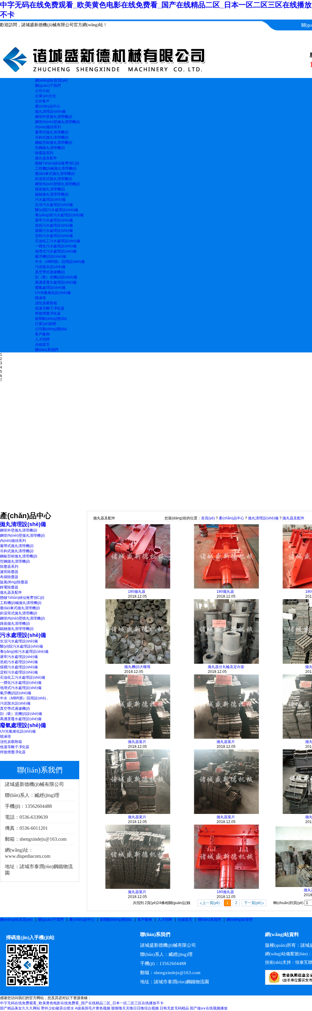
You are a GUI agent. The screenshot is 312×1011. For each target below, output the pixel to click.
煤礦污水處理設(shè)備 (54, 230)
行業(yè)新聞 (45, 324)
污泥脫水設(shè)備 (50, 267)
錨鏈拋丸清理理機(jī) (52, 194)
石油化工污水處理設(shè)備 (57, 241)
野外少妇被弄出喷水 (57, 1008)
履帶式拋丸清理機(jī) (52, 132)
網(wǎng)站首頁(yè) (16, 919)
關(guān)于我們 (51, 919)
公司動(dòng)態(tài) (51, 329)
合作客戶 (42, 101)
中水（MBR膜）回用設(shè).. (24, 698)
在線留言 (185, 919)
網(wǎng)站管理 (239, 919)
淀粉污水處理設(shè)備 (54, 236)
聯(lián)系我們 (209, 919)
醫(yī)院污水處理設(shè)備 (56, 210)
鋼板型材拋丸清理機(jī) (53, 142)
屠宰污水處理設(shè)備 (54, 220)
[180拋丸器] (137, 587)
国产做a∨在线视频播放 (209, 1008)
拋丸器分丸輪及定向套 (226, 667)
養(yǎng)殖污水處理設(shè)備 (59, 215)
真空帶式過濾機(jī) (50, 272)
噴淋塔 (40, 298)
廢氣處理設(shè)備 (50, 287)
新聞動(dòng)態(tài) (116, 919)
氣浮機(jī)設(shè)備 (50, 256)
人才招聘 (165, 919)
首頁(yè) (208, 518)
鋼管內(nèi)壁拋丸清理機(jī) (57, 122)
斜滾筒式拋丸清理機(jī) (53, 179)
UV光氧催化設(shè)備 (53, 293)
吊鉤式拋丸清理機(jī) (52, 137)
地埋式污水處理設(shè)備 (55, 251)
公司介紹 (42, 91)
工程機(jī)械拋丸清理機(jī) (55, 168)
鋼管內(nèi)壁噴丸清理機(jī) (57, 184)
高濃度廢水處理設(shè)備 (55, 282)
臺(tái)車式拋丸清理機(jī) (55, 173)
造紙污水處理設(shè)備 (54, 225)
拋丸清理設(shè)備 (50, 111)
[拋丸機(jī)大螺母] (137, 662)
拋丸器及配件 (46, 158)
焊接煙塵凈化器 (48, 313)
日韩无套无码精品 (174, 1008)
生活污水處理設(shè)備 (54, 205)
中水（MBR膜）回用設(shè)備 (60, 262)
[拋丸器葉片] (137, 737)
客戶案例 (144, 919)
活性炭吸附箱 (46, 303)
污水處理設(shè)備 (50, 199)
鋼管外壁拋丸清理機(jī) (53, 117)
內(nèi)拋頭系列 (48, 127)
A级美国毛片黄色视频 (92, 1008)
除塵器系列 (44, 153)
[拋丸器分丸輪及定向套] (226, 662)
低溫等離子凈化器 (49, 308)
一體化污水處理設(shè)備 (55, 246)
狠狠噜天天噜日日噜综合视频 (135, 1008)
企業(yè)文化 (45, 96)
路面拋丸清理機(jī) (50, 189)
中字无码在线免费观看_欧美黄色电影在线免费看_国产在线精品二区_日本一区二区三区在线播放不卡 (82, 1003)
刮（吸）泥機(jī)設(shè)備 (56, 277)
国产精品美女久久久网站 (20, 1008)
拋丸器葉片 (137, 742)
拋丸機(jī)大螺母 (137, 667)
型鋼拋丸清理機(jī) (50, 148)
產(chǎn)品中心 (231, 518)
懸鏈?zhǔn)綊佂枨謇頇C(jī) (57, 163)
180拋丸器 (136, 591)
